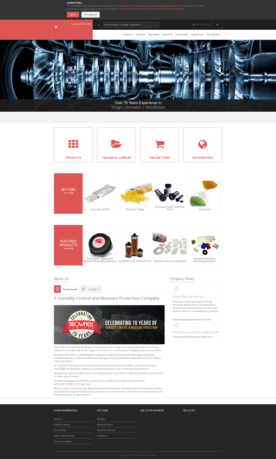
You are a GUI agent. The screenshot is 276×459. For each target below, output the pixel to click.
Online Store (159, 157)
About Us (58, 418)
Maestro (206, 421)
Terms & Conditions (63, 441)
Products (73, 157)
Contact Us (94, 289)
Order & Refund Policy (64, 435)
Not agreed (90, 14)
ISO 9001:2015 (72, 384)
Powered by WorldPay (203, 428)
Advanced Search (105, 424)
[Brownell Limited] (63, 24)
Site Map (101, 418)
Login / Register (202, 24)
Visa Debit (215, 421)
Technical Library (116, 157)
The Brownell (69, 289)
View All (67, 192)
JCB (198, 421)
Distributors (202, 157)
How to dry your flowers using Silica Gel (196, 332)
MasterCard (189, 421)
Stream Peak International (188, 296)
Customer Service (62, 424)
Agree (73, 14)
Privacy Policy (60, 430)
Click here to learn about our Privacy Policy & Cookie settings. (151, 8)
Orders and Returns (106, 430)
